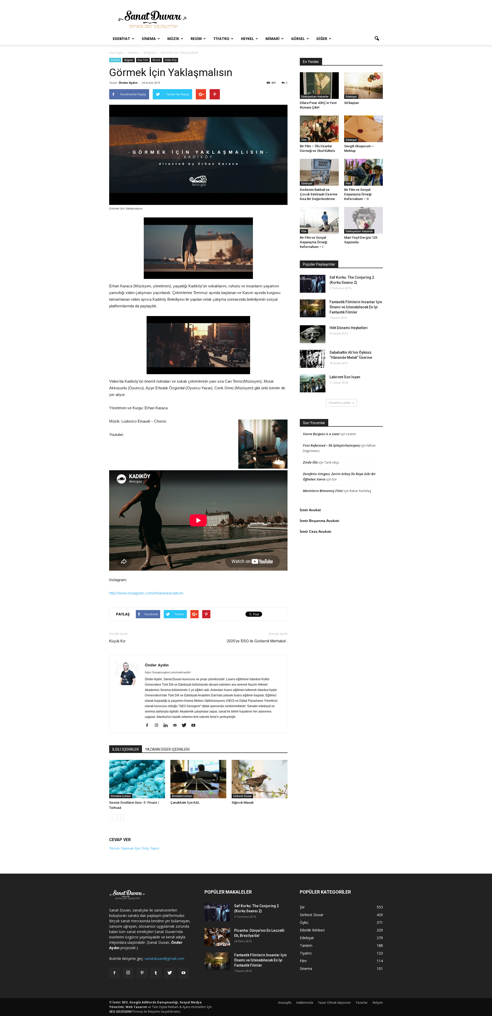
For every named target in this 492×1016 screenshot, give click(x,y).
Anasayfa (284, 1002)
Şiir (302, 907)
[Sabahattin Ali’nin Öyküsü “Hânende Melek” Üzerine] (312, 359)
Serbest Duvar (242, 796)
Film (303, 140)
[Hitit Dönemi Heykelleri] (312, 334)
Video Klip (171, 60)
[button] (377, 39)
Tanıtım (306, 945)
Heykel (247, 38)
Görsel (298, 38)
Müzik (173, 38)
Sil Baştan (351, 103)
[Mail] (176, 725)
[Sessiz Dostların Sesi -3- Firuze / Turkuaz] (137, 779)
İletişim (378, 1002)
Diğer (321, 38)
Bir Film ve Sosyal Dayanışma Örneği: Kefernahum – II (358, 194)
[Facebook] (149, 725)
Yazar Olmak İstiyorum (334, 1002)
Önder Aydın (128, 83)
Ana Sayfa (116, 52)
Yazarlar (362, 1002)
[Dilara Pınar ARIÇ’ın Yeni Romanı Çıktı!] (319, 85)
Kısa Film (143, 60)
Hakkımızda (304, 1002)
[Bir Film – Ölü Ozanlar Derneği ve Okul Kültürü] (319, 129)
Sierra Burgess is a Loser (321, 434)
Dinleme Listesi (121, 796)
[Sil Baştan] (363, 85)
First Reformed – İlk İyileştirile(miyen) (331, 445)
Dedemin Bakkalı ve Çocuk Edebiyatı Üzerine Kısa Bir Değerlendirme (318, 194)
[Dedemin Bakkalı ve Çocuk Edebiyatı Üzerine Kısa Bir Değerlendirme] (319, 172)
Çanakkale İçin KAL (185, 802)
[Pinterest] (142, 973)
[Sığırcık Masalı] (260, 779)
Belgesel (128, 60)
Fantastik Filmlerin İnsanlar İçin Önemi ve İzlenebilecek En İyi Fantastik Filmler (356, 307)
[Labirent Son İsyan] (312, 383)
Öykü (304, 922)
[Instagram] (158, 725)
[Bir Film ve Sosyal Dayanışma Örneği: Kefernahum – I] (319, 220)
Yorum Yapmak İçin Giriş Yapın (134, 848)
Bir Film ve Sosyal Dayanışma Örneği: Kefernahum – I (314, 242)
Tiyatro (221, 38)
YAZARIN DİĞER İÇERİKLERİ (167, 749)
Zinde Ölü (310, 462)
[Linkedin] (167, 725)
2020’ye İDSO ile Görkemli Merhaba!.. (257, 641)
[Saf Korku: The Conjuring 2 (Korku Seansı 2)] (312, 284)
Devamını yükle (340, 403)
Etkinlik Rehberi (312, 930)
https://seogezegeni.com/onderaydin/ (168, 672)
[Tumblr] (156, 973)
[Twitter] (186, 725)
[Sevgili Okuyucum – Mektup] (363, 129)
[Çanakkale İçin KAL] (198, 779)
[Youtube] (195, 725)
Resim (196, 38)
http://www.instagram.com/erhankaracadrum (146, 593)
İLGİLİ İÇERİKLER (125, 749)
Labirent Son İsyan (345, 377)
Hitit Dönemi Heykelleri (349, 328)
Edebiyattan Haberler (315, 96)
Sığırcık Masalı (242, 802)
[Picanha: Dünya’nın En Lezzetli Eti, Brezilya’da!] (217, 937)
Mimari (272, 38)
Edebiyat (121, 38)
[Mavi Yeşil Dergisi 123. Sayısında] (363, 220)
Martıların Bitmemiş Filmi (323, 490)
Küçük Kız (117, 641)
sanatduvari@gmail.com (164, 958)
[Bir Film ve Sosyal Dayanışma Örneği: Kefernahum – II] (363, 172)
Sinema (149, 38)
